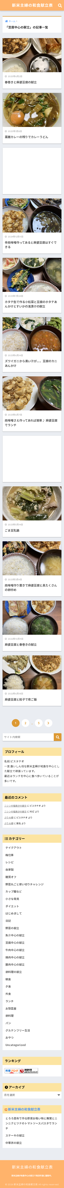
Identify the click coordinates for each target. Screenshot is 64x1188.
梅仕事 (9, 855)
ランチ (9, 1001)
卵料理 (9, 1016)
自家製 (9, 869)
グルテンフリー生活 (17, 1030)
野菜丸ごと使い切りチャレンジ (24, 884)
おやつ (9, 1038)
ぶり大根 (8, 817)
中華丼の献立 (13, 1143)
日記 (8, 921)
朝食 (8, 979)
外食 (8, 994)
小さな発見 (12, 899)
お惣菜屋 (10, 1008)
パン (8, 1023)
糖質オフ (10, 877)
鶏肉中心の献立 (15, 957)
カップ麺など (13, 891)
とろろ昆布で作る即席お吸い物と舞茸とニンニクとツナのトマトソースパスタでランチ (31, 1123)
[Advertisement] (32, 171)
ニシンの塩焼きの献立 (15, 805)
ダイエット (12, 906)
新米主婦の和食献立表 (32, 5)
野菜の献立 (12, 928)
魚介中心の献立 (15, 935)
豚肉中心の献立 (15, 964)
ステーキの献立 (15, 1135)
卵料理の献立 (13, 972)
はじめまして (13, 913)
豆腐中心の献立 (15, 943)
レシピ (9, 862)
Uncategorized (15, 1045)
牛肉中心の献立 (15, 950)
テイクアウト (13, 848)
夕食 (8, 986)
